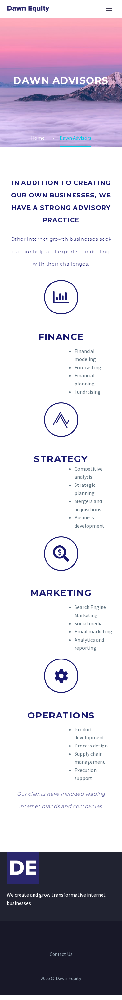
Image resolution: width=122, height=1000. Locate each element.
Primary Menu (109, 9)
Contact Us (61, 954)
